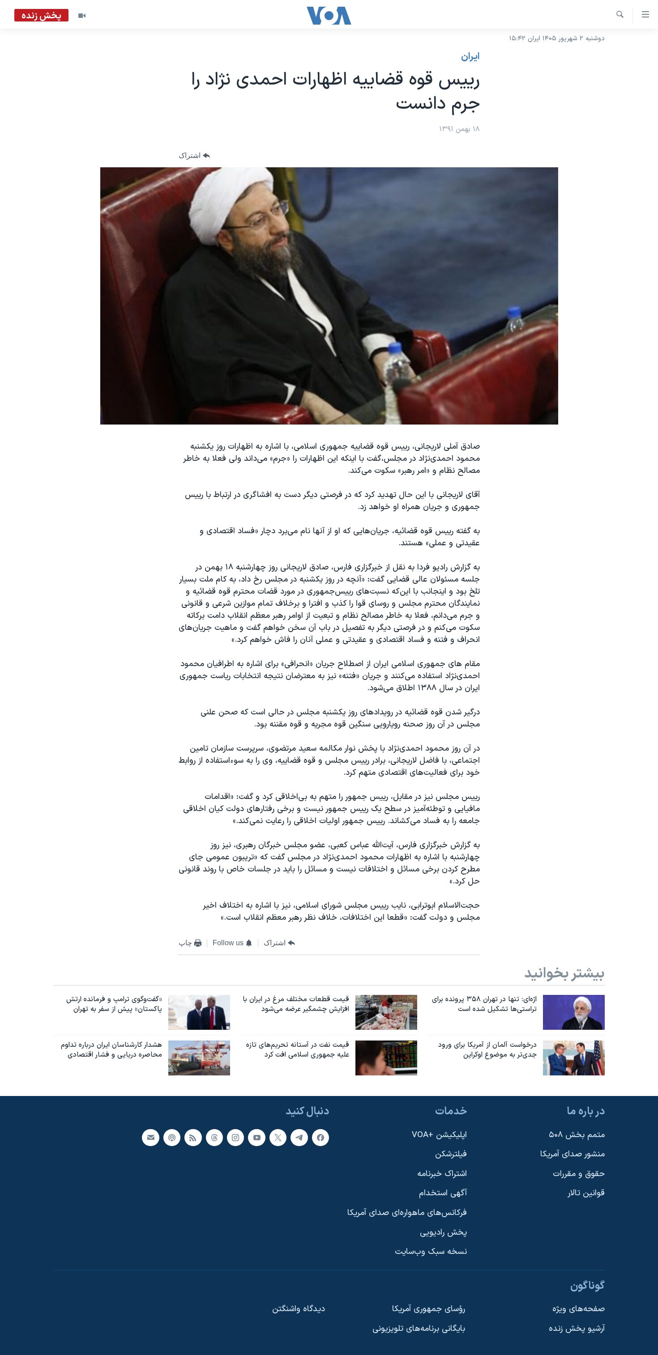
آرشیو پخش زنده (577, 1329)
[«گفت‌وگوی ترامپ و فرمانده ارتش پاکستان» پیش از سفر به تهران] (199, 1012)
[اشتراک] (150, 1137)
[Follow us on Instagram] (235, 1137)
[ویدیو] (81, 15)
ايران (470, 57)
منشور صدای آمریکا (572, 1154)
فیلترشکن (451, 1154)
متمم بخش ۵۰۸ (577, 1135)
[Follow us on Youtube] (256, 1137)
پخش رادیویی (443, 1233)
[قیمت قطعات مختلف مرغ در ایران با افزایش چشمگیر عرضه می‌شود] (386, 1012)
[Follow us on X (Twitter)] (277, 1137)
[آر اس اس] (192, 1137)
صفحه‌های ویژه (578, 1309)
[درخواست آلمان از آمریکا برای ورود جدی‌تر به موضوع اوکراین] (574, 1058)
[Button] (194, 156)
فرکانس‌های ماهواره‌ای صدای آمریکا (407, 1213)
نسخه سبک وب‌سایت (431, 1252)
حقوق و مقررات (579, 1174)
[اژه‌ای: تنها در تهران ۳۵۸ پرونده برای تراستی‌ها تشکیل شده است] (574, 1012)
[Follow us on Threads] (214, 1137)
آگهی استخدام (443, 1193)
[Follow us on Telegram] (299, 1137)
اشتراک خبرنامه (442, 1174)
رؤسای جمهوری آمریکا (428, 1309)
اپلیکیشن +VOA (439, 1135)
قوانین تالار (586, 1193)
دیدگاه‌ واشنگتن (298, 1309)
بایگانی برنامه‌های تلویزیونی (418, 1329)
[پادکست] (171, 1137)
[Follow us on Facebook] (320, 1137)
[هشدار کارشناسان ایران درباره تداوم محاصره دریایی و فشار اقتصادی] (199, 1058)
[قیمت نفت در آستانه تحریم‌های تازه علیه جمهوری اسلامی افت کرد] (386, 1058)
